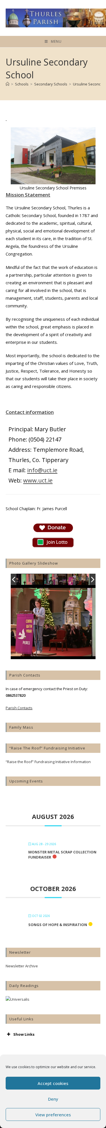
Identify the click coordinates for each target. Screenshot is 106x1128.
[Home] (7, 84)
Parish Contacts (19, 707)
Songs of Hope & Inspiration (57, 924)
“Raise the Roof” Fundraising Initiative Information (48, 761)
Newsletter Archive (22, 965)
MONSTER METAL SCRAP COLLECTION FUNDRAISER (62, 854)
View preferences (53, 1114)
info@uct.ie (42, 470)
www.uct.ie (38, 480)
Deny (53, 1099)
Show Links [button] (23, 1034)
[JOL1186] (55, 580)
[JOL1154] (32, 580)
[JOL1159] (78, 579)
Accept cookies (53, 1083)
